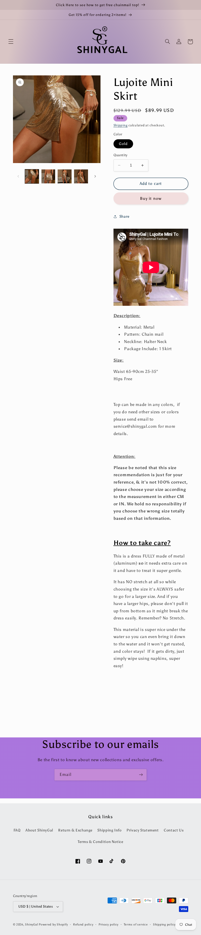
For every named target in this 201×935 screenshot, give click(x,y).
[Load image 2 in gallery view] (48, 176)
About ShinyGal (39, 830)
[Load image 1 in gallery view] (32, 176)
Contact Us (174, 830)
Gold (123, 144)
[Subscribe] (141, 775)
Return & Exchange (75, 830)
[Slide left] (18, 176)
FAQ (17, 830)
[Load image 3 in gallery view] (64, 176)
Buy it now (151, 198)
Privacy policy (108, 924)
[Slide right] (95, 176)
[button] (10, 41)
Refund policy (83, 924)
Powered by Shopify (53, 924)
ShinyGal (31, 924)
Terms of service (136, 924)
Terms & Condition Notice (100, 842)
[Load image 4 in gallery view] (81, 176)
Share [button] (124, 216)
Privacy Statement (142, 830)
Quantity (120, 155)
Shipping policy (164, 924)
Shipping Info (109, 830)
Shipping (120, 125)
